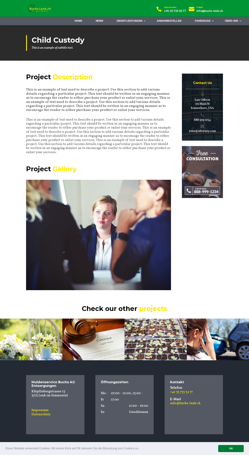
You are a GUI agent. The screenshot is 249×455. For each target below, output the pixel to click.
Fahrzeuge (203, 20)
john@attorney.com (202, 131)
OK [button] (231, 448)
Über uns (231, 20)
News (99, 20)
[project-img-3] (98, 290)
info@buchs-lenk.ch (185, 403)
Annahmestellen (169, 20)
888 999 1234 (202, 120)
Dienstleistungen (129, 20)
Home (78, 20)
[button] (140, 448)
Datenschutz (41, 414)
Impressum (40, 410)
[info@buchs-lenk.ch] (206, 7)
